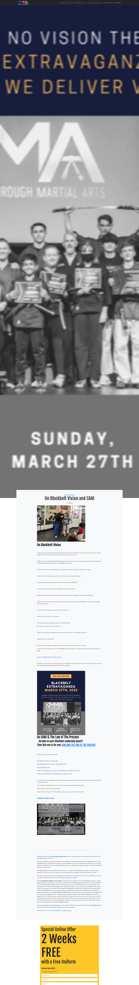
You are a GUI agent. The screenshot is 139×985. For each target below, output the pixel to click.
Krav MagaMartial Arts (46, 905)
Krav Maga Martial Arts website (68, 877)
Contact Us (91, 2)
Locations (98, 2)
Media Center (81, 2)
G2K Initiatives (107, 2)
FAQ (75, 2)
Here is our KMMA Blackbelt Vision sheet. (49, 657)
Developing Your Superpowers (51, 770)
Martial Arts (71, 494)
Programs (62, 2)
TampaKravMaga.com (43, 767)
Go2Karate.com (67, 910)
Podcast (67, 774)
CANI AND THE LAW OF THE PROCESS (78, 745)
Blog (66, 494)
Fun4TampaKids (54, 910)
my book (80, 561)
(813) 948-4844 (117, 2)
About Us (70, 2)
